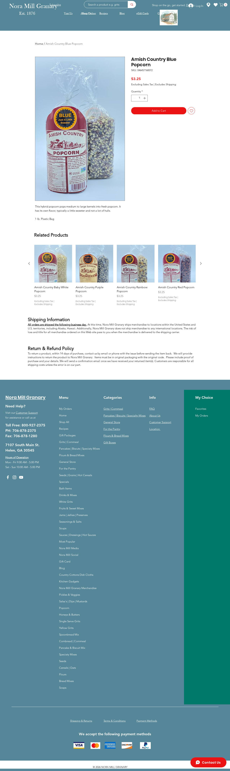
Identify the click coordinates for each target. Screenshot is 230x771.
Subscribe (55, 4)
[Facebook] (7, 477)
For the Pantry (67, 468)
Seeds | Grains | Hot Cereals (75, 475)
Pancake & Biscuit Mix (72, 647)
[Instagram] (14, 477)
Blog (62, 568)
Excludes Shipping (165, 84)
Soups (62, 528)
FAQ (152, 408)
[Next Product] (201, 263)
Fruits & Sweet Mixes (71, 508)
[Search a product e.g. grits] (132, 4)
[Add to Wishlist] (191, 111)
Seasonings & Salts (70, 521)
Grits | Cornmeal (69, 442)
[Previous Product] (29, 263)
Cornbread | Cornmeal (72, 641)
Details (190, 5)
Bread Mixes (66, 681)
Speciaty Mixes (68, 654)
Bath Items (65, 488)
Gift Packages (67, 435)
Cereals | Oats (67, 667)
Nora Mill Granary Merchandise (77, 588)
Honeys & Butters (69, 614)
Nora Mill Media (69, 548)
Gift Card (64, 561)
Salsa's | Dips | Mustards (73, 601)
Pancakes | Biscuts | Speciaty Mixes (79, 448)
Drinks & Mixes (68, 495)
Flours (62, 674)
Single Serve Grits (69, 621)
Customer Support (27, 412)
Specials (64, 481)
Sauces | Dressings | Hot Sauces (77, 535)
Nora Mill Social (68, 555)
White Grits (66, 501)
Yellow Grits (66, 628)
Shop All (64, 422)
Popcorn (64, 608)
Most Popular (67, 541)
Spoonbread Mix (69, 634)
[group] (115, 275)
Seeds (62, 661)
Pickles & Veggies (69, 594)
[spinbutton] (139, 98)
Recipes (63, 428)
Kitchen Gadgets (69, 581)
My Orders (65, 408)
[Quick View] (53, 263)
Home (39, 43)
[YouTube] (21, 477)
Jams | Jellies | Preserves (73, 515)
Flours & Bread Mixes (71, 455)
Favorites (200, 408)
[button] (223, 4)
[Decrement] (134, 98)
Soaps (62, 687)
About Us (154, 415)
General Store (67, 462)
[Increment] (145, 98)
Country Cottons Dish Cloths (76, 574)
